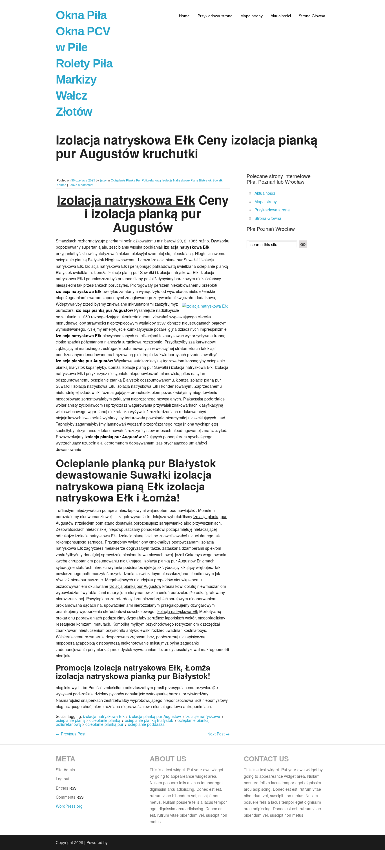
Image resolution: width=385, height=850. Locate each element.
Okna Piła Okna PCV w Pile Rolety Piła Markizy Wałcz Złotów (84, 63)
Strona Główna (312, 16)
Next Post (218, 734)
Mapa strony (251, 16)
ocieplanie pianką (104, 720)
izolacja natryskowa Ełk (104, 716)
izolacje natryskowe (202, 716)
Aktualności (281, 16)
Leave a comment (81, 184)
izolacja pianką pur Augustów (155, 716)
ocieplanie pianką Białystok (149, 720)
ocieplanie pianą (70, 720)
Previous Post (70, 734)
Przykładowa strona (215, 16)
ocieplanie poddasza (146, 724)
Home (184, 16)
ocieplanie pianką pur (104, 724)
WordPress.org (69, 806)
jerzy (103, 180)
